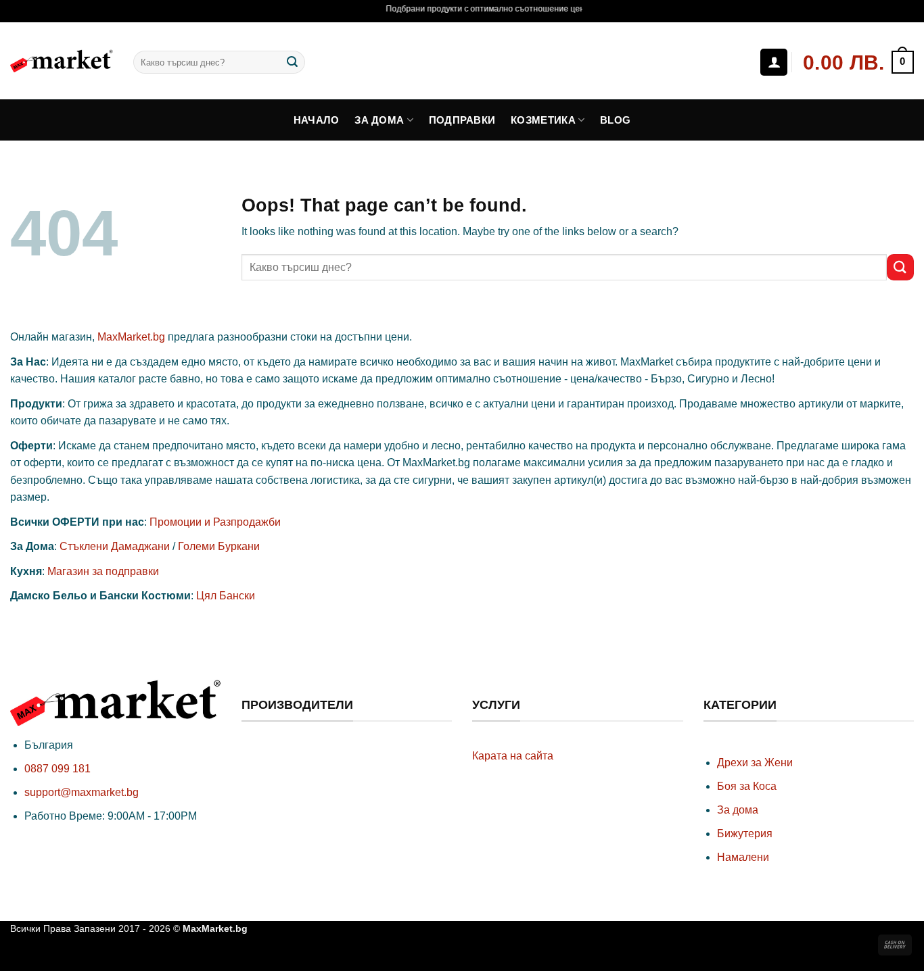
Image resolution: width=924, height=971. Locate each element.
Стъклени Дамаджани (115, 546)
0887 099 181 (57, 768)
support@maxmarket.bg (81, 792)
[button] (858, 62)
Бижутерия (744, 833)
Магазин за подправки (103, 571)
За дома (379, 120)
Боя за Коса (747, 786)
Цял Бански (225, 595)
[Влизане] (773, 62)
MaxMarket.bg (131, 337)
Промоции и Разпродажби (215, 522)
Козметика (543, 120)
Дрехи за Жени (755, 762)
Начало (317, 120)
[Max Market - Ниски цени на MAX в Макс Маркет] (61, 60)
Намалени (743, 857)
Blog (615, 120)
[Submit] (292, 62)
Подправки (462, 120)
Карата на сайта (512, 756)
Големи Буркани (219, 546)
